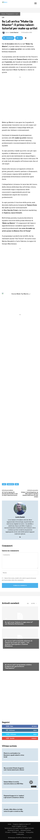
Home (3, 14)
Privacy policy (29, 832)
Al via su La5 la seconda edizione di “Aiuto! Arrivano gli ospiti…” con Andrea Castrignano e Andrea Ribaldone (18, 643)
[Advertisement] (20, 98)
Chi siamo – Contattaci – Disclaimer (14, 832)
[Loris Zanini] (3, 32)
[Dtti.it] (13, 4)
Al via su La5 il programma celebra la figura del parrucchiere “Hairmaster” (18, 666)
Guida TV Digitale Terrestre (19, 826)
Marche (10, 484)
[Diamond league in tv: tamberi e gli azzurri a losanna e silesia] (31, 796)
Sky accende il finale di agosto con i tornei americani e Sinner (14, 769)
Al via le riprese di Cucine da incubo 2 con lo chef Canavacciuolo (10, 493)
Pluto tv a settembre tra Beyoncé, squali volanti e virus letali (14, 755)
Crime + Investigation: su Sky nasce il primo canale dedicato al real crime (29, 494)
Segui (35, 730)
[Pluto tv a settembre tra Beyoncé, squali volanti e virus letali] (31, 754)
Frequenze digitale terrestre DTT (22, 824)
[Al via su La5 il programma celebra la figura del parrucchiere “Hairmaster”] (20, 660)
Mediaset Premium (26, 830)
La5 (17, 14)
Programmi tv (10, 14)
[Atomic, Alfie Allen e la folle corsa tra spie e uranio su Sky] (31, 810)
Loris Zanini (14, 32)
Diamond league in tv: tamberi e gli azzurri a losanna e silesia (14, 796)
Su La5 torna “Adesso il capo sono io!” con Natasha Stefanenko (19, 623)
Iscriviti (34, 738)
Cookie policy (20, 834)
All (28, 603)
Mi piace (34, 726)
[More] (26, 38)
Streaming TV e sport (13, 830)
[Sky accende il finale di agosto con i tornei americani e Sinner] (31, 768)
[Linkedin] (20, 536)
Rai (17, 484)
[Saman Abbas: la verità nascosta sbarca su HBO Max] (31, 782)
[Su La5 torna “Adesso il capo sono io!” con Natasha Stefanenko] (20, 616)
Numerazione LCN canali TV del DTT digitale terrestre (19, 828)
